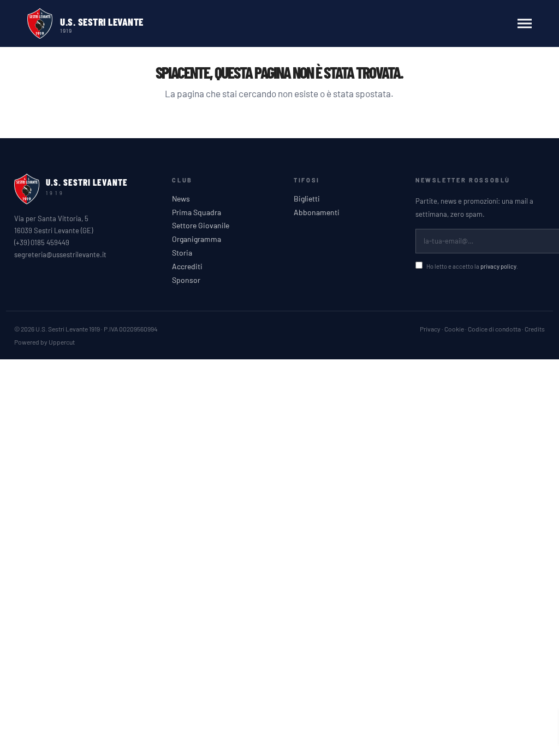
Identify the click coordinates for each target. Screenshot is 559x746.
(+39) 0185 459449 (41, 242)
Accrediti (187, 266)
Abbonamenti (317, 212)
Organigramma (196, 239)
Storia (182, 252)
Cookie (454, 329)
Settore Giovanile (200, 225)
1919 (66, 30)
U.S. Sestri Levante (102, 21)
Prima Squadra (196, 212)
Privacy (430, 329)
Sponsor (186, 280)
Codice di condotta (494, 329)
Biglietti (307, 198)
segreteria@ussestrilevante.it (60, 254)
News (181, 198)
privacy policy (498, 266)
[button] (525, 23)
